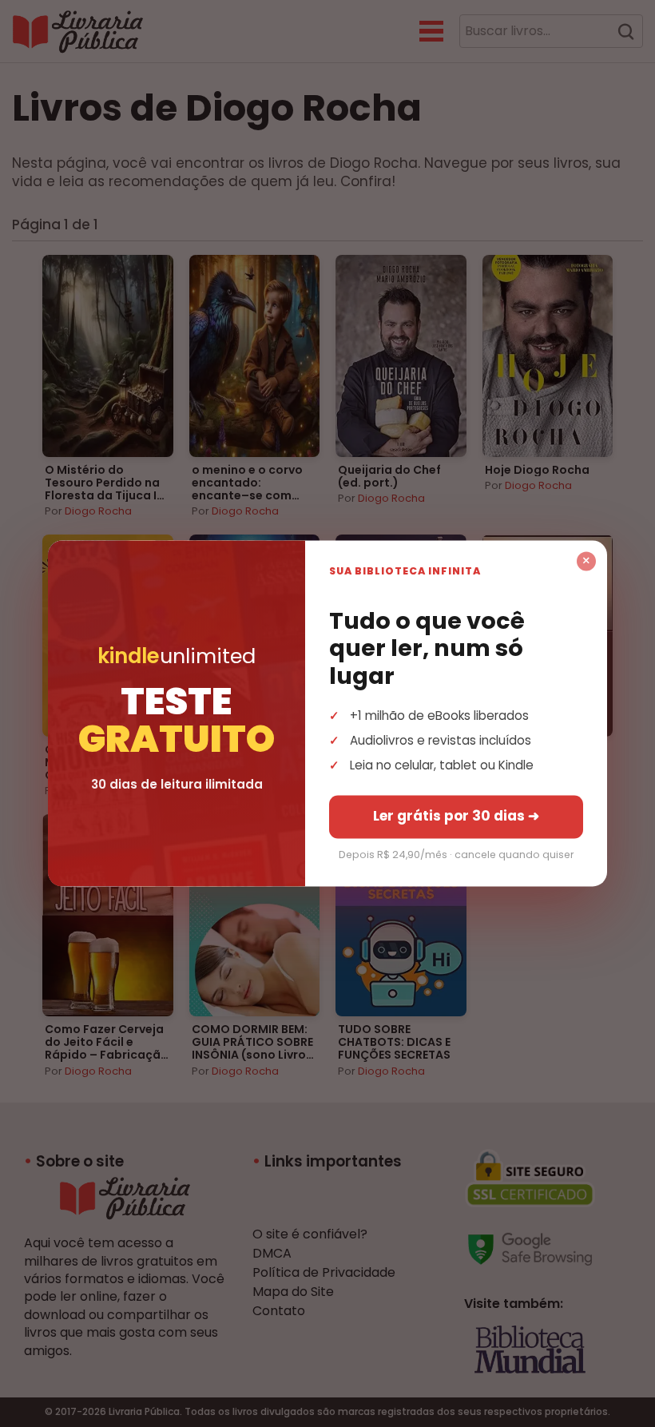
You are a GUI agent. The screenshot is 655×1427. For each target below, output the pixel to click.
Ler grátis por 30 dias (456, 816)
